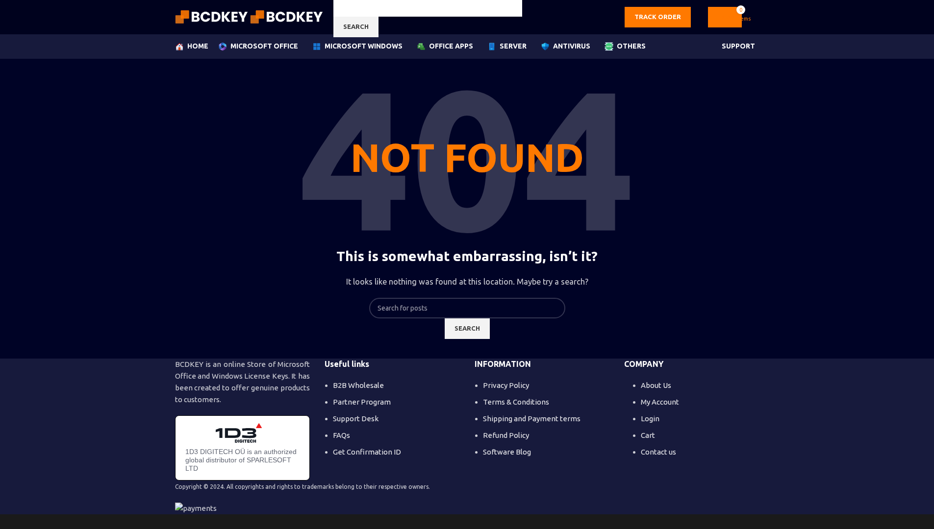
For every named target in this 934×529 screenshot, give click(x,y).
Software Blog (507, 452)
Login (650, 418)
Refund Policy (506, 435)
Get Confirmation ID (367, 452)
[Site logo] (212, 16)
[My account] (755, 17)
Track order (657, 16)
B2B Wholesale (358, 385)
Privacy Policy (506, 385)
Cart (648, 435)
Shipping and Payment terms (532, 418)
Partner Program (362, 402)
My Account (660, 402)
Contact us (658, 452)
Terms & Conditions (516, 402)
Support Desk (356, 418)
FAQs (341, 435)
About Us (656, 385)
